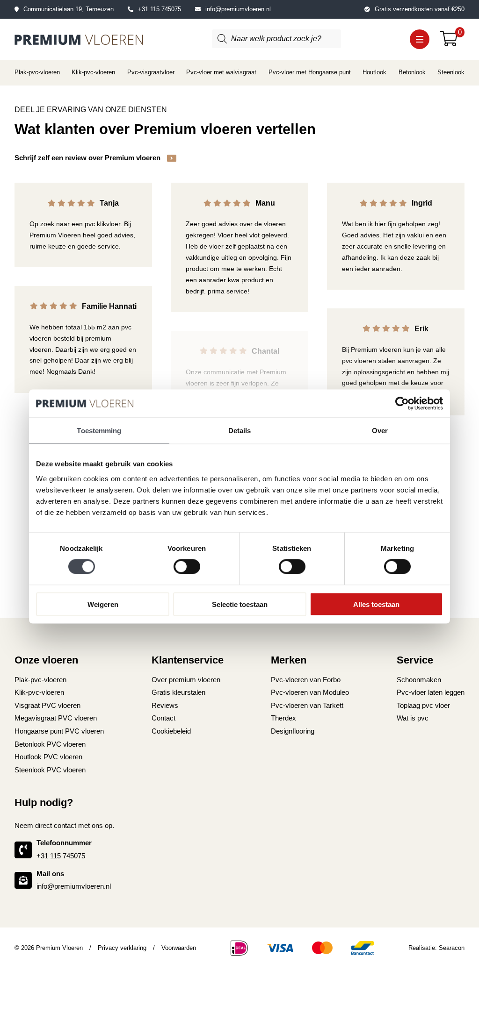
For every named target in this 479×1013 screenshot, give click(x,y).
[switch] (187, 566)
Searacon (451, 947)
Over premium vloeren (186, 680)
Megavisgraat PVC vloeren (56, 718)
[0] (452, 42)
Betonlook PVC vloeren (50, 744)
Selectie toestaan (240, 604)
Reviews (165, 705)
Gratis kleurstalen (178, 692)
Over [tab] (380, 431)
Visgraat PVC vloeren (47, 705)
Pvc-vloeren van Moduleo (310, 692)
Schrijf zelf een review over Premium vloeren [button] (88, 158)
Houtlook (374, 72)
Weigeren (102, 604)
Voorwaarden (178, 947)
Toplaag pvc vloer (423, 705)
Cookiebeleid (171, 731)
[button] (419, 39)
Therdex (283, 718)
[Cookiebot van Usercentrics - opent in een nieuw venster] (402, 404)
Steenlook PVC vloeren (50, 770)
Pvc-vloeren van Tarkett (307, 705)
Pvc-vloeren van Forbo (306, 680)
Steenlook (450, 72)
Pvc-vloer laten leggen (430, 692)
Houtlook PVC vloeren (48, 757)
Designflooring (292, 731)
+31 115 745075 (159, 9)
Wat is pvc (412, 718)
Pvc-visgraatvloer (150, 72)
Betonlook (412, 72)
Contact (163, 718)
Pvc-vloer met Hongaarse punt (310, 72)
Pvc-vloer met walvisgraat (221, 72)
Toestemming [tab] (99, 431)
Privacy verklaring (122, 947)
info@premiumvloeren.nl (238, 9)
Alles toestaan (376, 604)
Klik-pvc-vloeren (93, 72)
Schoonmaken (419, 680)
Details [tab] (239, 431)
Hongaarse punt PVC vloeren (59, 731)
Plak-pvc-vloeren (37, 72)
